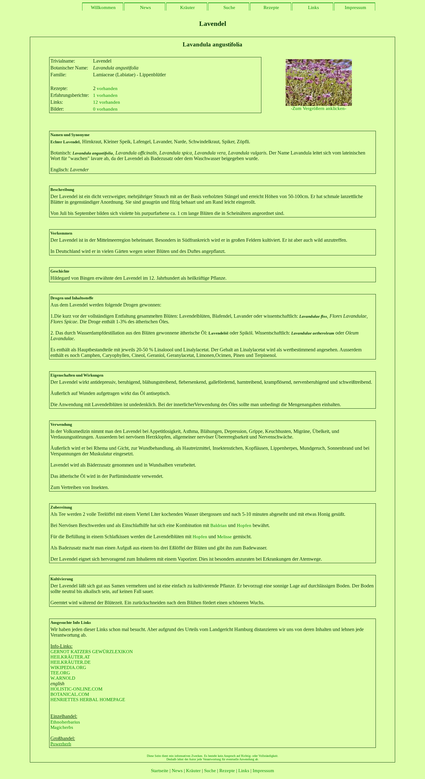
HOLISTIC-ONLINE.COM (76, 688)
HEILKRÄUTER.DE (70, 662)
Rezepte (270, 7)
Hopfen (244, 525)
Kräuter (187, 7)
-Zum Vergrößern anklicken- (318, 108)
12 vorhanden (106, 102)
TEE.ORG (60, 672)
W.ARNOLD (62, 678)
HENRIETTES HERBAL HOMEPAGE (87, 699)
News (145, 7)
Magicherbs (61, 727)
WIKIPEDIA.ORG (68, 667)
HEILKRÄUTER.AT (70, 656)
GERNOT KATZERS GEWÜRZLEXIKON (91, 651)
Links (313, 7)
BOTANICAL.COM (69, 694)
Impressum (354, 7)
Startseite (159, 770)
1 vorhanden (105, 95)
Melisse (224, 536)
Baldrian (218, 525)
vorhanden (107, 88)
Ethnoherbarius (65, 722)
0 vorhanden (105, 109)
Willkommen (103, 7)
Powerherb (60, 743)
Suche (228, 7)
